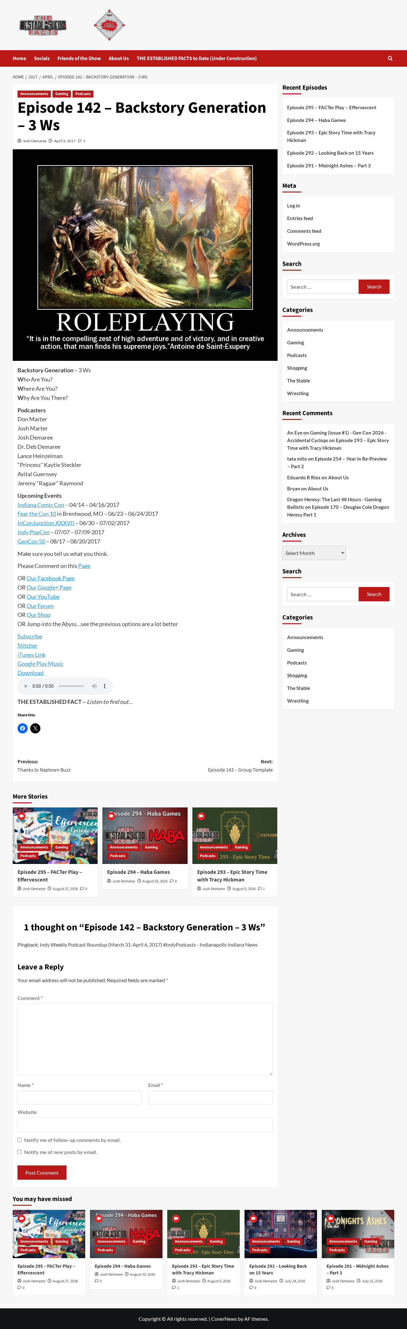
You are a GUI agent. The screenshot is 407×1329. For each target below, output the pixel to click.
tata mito (297, 459)
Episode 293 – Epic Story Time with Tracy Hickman (232, 876)
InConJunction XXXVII (45, 522)
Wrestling (298, 393)
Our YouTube (43, 596)
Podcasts (83, 94)
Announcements (34, 94)
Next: (240, 765)
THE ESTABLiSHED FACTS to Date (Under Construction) (197, 58)
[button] (390, 58)
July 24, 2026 (295, 1281)
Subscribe (29, 636)
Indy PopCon (33, 532)
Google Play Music (40, 663)
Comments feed (304, 231)
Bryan (293, 488)
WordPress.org (303, 243)
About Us (119, 58)
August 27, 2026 (65, 889)
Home (19, 58)
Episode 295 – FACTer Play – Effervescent (49, 876)
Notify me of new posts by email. (60, 1152)
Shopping (297, 367)
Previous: (44, 765)
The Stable (298, 380)
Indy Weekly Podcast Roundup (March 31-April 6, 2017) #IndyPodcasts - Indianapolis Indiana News (149, 944)
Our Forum (40, 605)
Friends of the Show (79, 58)
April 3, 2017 (65, 140)
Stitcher (27, 645)
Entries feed (300, 218)
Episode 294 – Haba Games (138, 872)
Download (30, 672)
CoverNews (224, 1319)
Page (84, 565)
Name (25, 1085)
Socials (42, 58)
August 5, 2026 (244, 889)
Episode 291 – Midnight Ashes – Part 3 (329, 165)
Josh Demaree (34, 140)
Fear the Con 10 (36, 513)
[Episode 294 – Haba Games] (144, 835)
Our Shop (38, 614)
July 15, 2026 (372, 1281)
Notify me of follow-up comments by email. (72, 1140)
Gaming (61, 94)
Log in (293, 205)
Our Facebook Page (50, 578)
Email (155, 1085)
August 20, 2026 (155, 881)
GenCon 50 (31, 541)
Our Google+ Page (49, 587)
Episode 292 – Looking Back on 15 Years (330, 153)
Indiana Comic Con (40, 504)
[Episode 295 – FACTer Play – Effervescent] (55, 835)
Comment (30, 998)
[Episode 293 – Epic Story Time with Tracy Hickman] (234, 835)
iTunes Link (31, 654)
